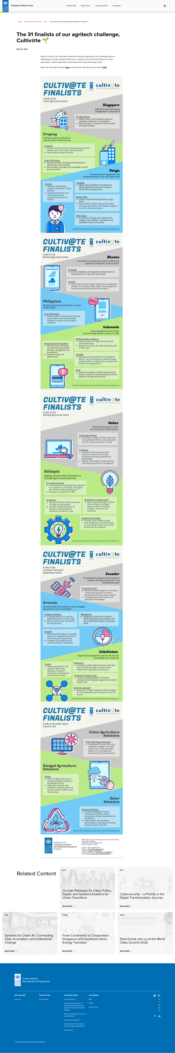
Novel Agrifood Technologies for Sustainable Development (74, 1025)
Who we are (71, 6)
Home (19, 21)
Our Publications (70, 999)
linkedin (159, 1016)
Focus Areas (43, 999)
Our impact (116, 6)
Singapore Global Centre (22, 5)
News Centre (93, 1007)
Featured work (101, 6)
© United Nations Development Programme (30, 1042)
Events (91, 1003)
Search (169, 6)
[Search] (159, 1003)
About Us (18, 999)
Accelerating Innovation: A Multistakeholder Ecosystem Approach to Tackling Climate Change (74, 1006)
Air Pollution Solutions (72, 1020)
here (105, 67)
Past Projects (68, 1030)
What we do (85, 6)
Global (164, 6)
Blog (45, 21)
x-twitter (155, 1016)
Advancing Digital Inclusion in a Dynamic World (75, 1015)
